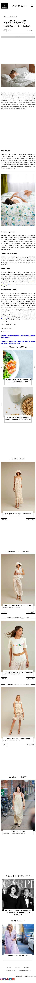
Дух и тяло (7, 16)
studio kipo (32, 976)
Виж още (30, 519)
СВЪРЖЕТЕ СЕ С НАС (24, 970)
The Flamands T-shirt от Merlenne (18, 672)
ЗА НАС (9, 967)
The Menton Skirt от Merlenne (18, 513)
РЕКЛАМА (26, 967)
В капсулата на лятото (18, 955)
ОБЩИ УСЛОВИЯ (10, 970)
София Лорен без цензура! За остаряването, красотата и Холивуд (18, 912)
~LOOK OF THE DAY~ (18, 831)
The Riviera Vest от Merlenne (18, 738)
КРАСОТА (14, 16)
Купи (4, 519)
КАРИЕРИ (17, 967)
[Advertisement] (18, 129)
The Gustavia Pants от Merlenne (18, 606)
